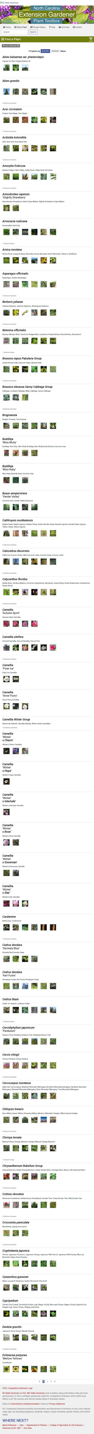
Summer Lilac (60, 447)
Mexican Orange (27, 1142)
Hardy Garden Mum (43, 1170)
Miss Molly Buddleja (26, 447)
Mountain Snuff (46, 254)
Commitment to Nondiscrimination (25, 1404)
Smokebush (36, 1198)
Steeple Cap (7, 1307)
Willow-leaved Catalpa (69, 1113)
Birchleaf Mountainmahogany (58, 1087)
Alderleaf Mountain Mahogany (34, 1087)
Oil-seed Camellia (9, 641)
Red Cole (16, 226)
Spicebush (49, 583)
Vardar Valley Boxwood (23, 501)
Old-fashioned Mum (77, 1170)
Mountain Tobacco (60, 254)
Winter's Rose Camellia (11, 836)
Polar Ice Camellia (9, 673)
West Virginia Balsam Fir (21, 61)
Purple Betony (53, 334)
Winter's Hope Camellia (11, 775)
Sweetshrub (85, 583)
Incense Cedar (45, 555)
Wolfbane (73, 254)
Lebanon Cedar (24, 1004)
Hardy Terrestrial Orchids (23, 1305)
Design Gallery (39, 27)
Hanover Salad (24, 363)
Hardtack (74, 1087)
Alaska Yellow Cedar (34, 524)
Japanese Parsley (32, 1255)
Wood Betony (65, 334)
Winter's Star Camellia (11, 897)
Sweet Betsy (59, 583)
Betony (5, 334)
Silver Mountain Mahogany (46, 1089)
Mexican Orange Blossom (45, 1142)
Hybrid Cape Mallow (30, 202)
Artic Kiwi (6, 142)
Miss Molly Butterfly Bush (44, 447)
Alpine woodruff (8, 1281)
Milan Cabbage (31, 391)
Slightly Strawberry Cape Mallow (51, 202)
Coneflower (7, 1363)
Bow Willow (7, 1113)
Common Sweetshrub (35, 583)
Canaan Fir (6, 61)
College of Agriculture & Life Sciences (66, 1425)
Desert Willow (17, 1113)
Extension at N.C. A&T (11, 1428)
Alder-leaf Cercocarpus (11, 1087)
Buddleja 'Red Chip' (9, 447)
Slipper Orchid (69, 1305)
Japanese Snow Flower (11, 1331)
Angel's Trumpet (8, 419)
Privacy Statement (57, 1404)
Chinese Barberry (9, 306)
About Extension (9, 1425)
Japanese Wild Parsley (67, 1255)
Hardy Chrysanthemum (25, 1170)
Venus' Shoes (18, 1307)
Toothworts (16, 921)
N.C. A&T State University (34, 1393)
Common (55, 51)
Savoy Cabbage (44, 391)
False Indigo (19, 170)
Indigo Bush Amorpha (44, 170)
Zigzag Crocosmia (19, 1227)
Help (53, 27)
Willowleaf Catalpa (52, 1113)
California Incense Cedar (12, 555)
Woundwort (76, 334)
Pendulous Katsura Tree (22, 1035)
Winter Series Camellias (41, 724)
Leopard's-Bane (19, 254)
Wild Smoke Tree (75, 1198)
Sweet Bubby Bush (72, 583)
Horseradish (7, 226)
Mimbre (41, 1113)
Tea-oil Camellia (23, 641)
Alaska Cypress (20, 524)
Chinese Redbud (8, 1059)
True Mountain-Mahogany (68, 1089)
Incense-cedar (58, 555)
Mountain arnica (32, 254)
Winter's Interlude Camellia (12, 806)
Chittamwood (25, 1198)
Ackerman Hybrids (9, 724)
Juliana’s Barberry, (24, 306)
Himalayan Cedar (9, 980)
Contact (78, 27)
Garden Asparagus (19, 278)
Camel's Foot (7, 1305)
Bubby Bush (7, 583)
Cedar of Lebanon (9, 1004)
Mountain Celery (8, 1257)
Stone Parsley (21, 1257)
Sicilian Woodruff (31, 1281)
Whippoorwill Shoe (31, 1307)
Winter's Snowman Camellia (13, 866)
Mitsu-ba (80, 1255)
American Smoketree (10, 1198)
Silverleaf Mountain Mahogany (23, 1089)
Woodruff (43, 1281)
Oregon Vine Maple (10, 113)
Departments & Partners (36, 1425)
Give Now (65, 27)
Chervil (5, 1255)
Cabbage (5, 391)
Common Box (7, 501)
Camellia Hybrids (24, 724)
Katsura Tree (7, 1035)
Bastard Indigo (8, 170)
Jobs (21, 1425)
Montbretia (6, 1227)
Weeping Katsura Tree (42, 1035)
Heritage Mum (57, 1170)
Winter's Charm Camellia (12, 745)
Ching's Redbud (22, 1059)
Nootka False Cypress (77, 524)
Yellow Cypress (20, 527)
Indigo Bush (29, 170)
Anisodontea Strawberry (12, 202)
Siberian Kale (36, 363)
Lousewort (43, 334)
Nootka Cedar (48, 524)
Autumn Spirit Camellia (11, 617)
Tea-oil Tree (35, 641)
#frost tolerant (10, 46)
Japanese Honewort (17, 1255)
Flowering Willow (30, 1113)
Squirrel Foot (81, 1305)
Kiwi (12, 142)
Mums (66, 1170)
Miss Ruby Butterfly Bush (12, 474)
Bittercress (6, 921)
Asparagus (6, 278)
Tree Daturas (21, 419)
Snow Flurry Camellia (10, 700)
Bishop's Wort (14, 334)
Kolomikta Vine (21, 142)
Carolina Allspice (19, 583)
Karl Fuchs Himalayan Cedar (28, 980)
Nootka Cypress (61, 524)
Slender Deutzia (28, 1331)
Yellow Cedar (7, 527)
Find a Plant (21, 27)
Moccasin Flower (56, 1305)
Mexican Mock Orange (11, 1142)
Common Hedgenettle (29, 334)
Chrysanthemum (9, 1170)
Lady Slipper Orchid (41, 1305)
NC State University (10, 1393)
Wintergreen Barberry (40, 306)
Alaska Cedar (7, 524)
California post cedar (31, 555)
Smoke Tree (47, 1198)
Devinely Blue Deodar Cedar (13, 952)
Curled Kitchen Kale (10, 363)
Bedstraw (20, 1281)
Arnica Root (7, 254)
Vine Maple (22, 113)
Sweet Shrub (7, 586)
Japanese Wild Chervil (49, 1255)
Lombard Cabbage (17, 391)
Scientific (45, 51)
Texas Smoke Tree (60, 1198)
